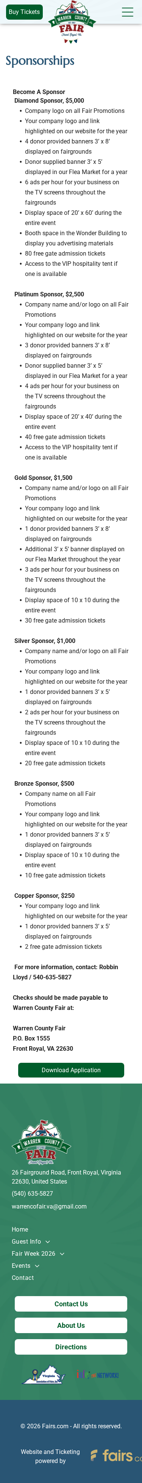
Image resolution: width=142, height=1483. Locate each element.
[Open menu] (127, 12)
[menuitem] (71, 1230)
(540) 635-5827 (32, 1193)
